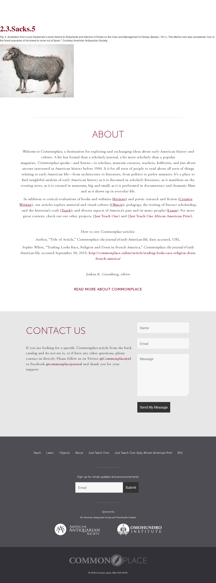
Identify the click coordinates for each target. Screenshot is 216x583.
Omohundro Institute (126, 517)
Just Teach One (106, 216)
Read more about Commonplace (108, 289)
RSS (180, 452)
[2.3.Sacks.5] (108, 70)
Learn (50, 452)
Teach (37, 452)
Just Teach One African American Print (160, 216)
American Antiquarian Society (97, 517)
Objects (117, 205)
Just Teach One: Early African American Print (143, 452)
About (79, 452)
